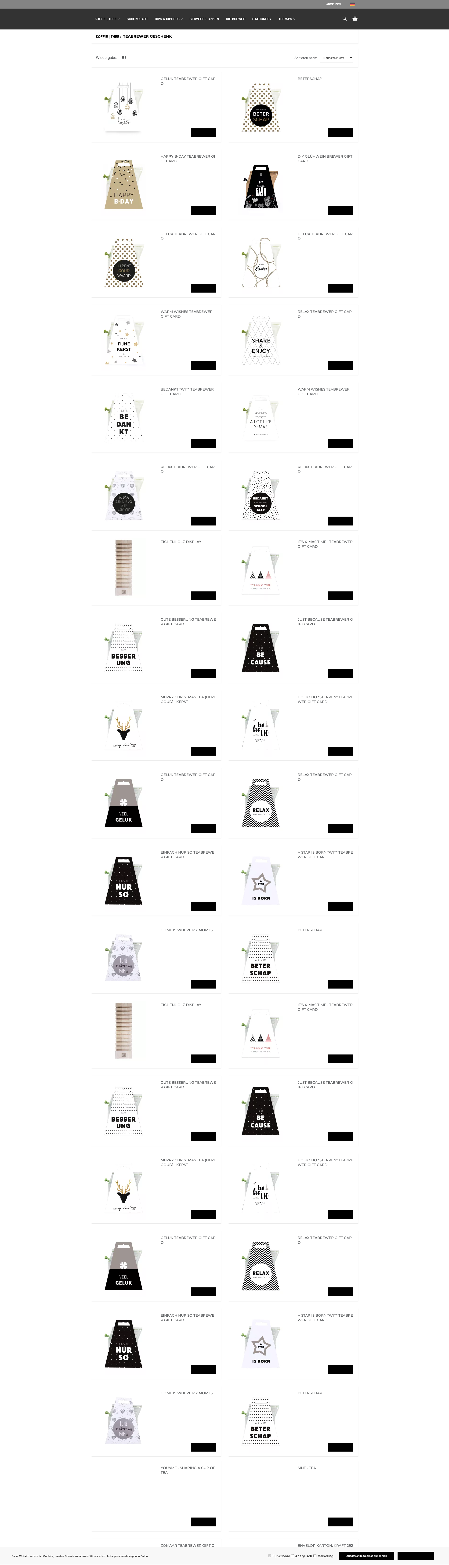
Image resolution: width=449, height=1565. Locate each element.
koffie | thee (106, 19)
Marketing (325, 1556)
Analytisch (303, 1556)
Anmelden (333, 4)
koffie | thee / (108, 36)
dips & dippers (167, 19)
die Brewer (235, 19)
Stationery (262, 19)
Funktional (281, 1556)
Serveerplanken (204, 19)
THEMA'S (285, 19)
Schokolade (137, 19)
